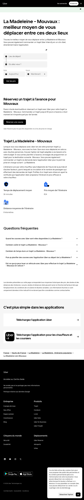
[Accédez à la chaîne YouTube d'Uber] (10, 459)
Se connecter (62, 3)
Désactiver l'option (66, 494)
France (6, 353)
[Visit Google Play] (11, 474)
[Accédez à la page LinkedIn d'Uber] (4, 459)
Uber (5, 3)
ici (69, 488)
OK (78, 494)
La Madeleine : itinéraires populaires (57, 353)
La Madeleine (34, 353)
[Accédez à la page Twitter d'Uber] (20, 459)
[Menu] (81, 4)
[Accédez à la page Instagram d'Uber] (15, 459)
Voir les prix (11, 81)
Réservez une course (14, 122)
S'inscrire (73, 3)
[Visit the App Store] (26, 474)
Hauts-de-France (19, 353)
